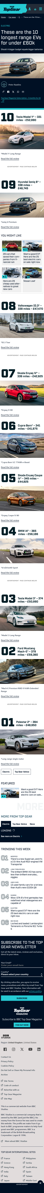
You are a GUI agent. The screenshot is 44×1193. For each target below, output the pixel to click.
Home (3, 17)
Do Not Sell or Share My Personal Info (18, 1070)
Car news (12, 17)
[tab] (6, 824)
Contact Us (6, 1057)
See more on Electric (10, 836)
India (6, 1171)
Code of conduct (11, 1085)
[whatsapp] (18, 91)
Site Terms (8, 1081)
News (32, 824)
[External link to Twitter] (22, 1049)
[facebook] (8, 91)
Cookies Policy (7, 1066)
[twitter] (13, 91)
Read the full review (10, 158)
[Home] (16, 9)
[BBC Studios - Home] (7, 1036)
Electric (5, 25)
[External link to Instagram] (13, 1049)
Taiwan (29, 1176)
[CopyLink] (3, 91)
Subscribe (22, 998)
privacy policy (35, 991)
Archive (4, 1074)
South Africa (31, 1167)
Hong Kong (9, 1167)
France (7, 1158)
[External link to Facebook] (5, 1049)
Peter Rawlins (15, 84)
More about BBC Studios (14, 1141)
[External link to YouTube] (30, 1049)
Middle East (31, 1180)
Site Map (8, 1098)
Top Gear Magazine (13, 1094)
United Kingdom (15, 1042)
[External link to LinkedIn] (39, 1049)
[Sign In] (29, 8)
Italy (6, 1176)
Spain (28, 1171)
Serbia (29, 1163)
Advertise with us (11, 1090)
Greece (7, 1163)
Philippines (31, 1158)
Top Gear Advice (22, 771)
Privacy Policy (7, 1061)
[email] (23, 91)
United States (30, 1042)
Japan (6, 1180)
